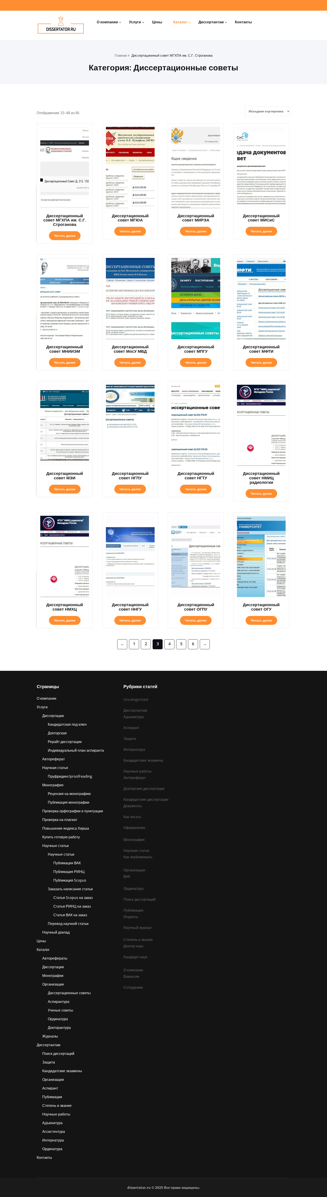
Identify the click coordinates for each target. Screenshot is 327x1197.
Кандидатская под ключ (67, 724)
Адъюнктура (52, 1122)
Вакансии (131, 976)
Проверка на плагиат (59, 819)
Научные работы (56, 1114)
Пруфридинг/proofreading (70, 776)
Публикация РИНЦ (69, 871)
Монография (52, 785)
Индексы (130, 916)
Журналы (50, 1036)
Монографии (52, 975)
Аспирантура (58, 1001)
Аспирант (50, 1088)
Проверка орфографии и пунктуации (72, 811)
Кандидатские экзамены (62, 1070)
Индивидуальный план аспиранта (76, 750)
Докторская (57, 733)
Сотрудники (133, 987)
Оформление (134, 827)
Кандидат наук (135, 956)
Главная (121, 55)
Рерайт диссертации (65, 741)
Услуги (135, 22)
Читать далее (64, 235)
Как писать (132, 816)
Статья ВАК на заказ (70, 914)
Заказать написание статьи (70, 888)
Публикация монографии (68, 802)
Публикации (52, 1096)
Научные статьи (55, 845)
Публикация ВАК (67, 862)
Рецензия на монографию (69, 793)
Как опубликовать (137, 856)
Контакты (243, 22)
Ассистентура (53, 1131)
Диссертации (53, 715)
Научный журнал (137, 927)
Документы (132, 805)
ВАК (126, 876)
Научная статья (55, 767)
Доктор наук (133, 946)
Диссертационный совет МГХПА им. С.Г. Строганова (171, 55)
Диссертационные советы (69, 992)
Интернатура (53, 1140)
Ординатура (58, 1018)
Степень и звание (57, 1105)
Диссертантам (211, 22)
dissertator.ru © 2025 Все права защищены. (163, 1187)
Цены (157, 22)
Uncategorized (135, 699)
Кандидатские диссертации (145, 799)
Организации (53, 984)
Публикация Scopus (69, 880)
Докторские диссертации (143, 788)
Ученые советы (60, 1010)
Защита (48, 1062)
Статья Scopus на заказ (73, 897)
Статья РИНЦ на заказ (72, 906)
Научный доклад (56, 932)
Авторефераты (54, 958)
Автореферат (53, 759)
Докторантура (59, 1027)
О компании (107, 22)
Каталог (180, 22)
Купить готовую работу (61, 837)
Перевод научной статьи (68, 923)
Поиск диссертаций (58, 1053)
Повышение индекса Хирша (65, 828)
